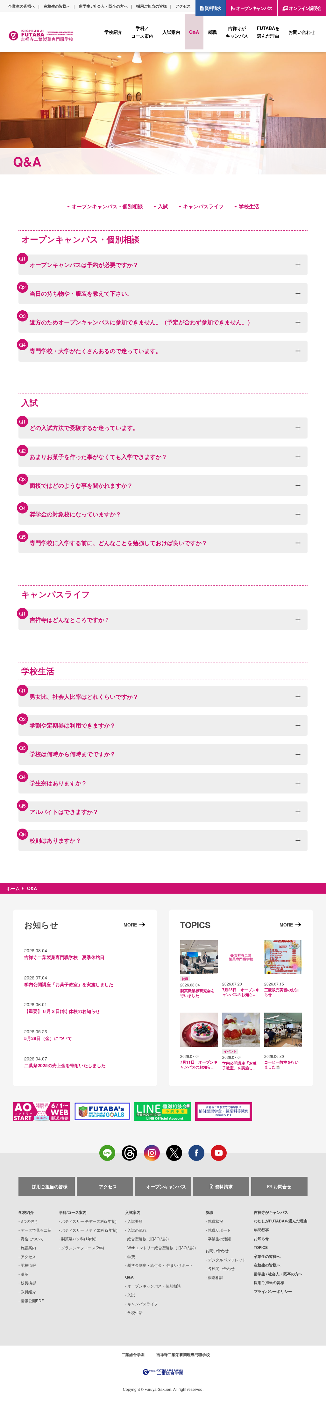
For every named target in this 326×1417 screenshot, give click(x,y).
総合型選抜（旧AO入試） (149, 1238)
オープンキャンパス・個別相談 (107, 206)
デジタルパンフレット (227, 1259)
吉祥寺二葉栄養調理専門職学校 (183, 1354)
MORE (130, 924)
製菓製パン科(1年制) (78, 1238)
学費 (131, 1256)
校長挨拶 (28, 1282)
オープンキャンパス (254, 8)
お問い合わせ (217, 1250)
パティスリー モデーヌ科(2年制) (89, 1221)
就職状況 (215, 1221)
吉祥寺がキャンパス (271, 1212)
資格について (32, 1238)
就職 (209, 1212)
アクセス (183, 6)
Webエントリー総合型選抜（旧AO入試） (162, 1247)
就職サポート (219, 1230)
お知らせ (261, 1238)
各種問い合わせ (221, 1268)
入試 (163, 206)
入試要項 (135, 1221)
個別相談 (215, 1277)
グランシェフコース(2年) (82, 1247)
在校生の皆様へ (57, 6)
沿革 (24, 1274)
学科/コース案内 (73, 1212)
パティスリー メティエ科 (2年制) (89, 1230)
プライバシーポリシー (273, 1291)
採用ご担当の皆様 (151, 6)
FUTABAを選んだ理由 (281, 1221)
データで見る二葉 (36, 1230)
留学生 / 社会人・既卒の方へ (103, 6)
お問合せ (282, 1186)
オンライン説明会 (305, 8)
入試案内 (132, 1212)
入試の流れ (136, 1230)
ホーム (13, 888)
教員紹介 (28, 1291)
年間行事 (261, 1230)
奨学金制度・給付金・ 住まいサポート (160, 1265)
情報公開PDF (32, 1300)
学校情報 (28, 1265)
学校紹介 (26, 1212)
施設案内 (28, 1247)
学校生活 (249, 206)
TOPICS (261, 1247)
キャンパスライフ (203, 206)
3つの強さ (29, 1221)
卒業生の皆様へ (21, 6)
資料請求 (213, 8)
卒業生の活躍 (219, 1238)
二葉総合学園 (133, 1354)
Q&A (129, 1277)
